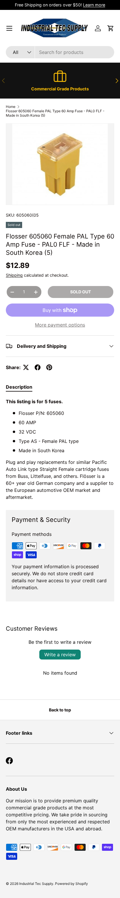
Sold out (80, 291)
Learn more (94, 4)
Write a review (60, 654)
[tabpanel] (60, 449)
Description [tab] (19, 387)
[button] (110, 28)
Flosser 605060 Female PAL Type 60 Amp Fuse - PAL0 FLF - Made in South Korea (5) (55, 113)
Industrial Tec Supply (36, 883)
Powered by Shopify (71, 883)
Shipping (14, 275)
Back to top (60, 709)
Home (10, 106)
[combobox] (60, 52)
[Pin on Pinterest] (49, 367)
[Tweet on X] (26, 367)
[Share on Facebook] (37, 367)
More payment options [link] (60, 325)
